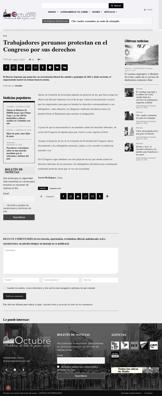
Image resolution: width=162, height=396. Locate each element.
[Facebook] (6, 67)
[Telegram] (50, 67)
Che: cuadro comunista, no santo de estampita (146, 116)
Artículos (9, 130)
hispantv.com (55, 188)
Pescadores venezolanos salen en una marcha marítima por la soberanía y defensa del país (17, 153)
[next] (150, 21)
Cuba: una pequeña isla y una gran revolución (97, 21)
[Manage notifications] (8, 387)
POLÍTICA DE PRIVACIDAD (50, 393)
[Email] (35, 67)
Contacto (149, 393)
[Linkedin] (21, 67)
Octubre (18, 85)
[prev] (145, 21)
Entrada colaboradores (131, 393)
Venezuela (10, 143)
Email (6, 193)
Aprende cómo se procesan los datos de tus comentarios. (68, 304)
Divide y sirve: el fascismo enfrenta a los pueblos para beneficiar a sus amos (147, 150)
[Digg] (64, 67)
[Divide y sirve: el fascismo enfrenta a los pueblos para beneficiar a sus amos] (129, 147)
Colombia (10, 107)
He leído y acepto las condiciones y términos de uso (17, 208)
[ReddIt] (28, 67)
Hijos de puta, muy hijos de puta (18, 135)
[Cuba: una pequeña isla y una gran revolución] (129, 131)
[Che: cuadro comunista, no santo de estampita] (129, 115)
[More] (107, 196)
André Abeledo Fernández (143, 68)
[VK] (57, 67)
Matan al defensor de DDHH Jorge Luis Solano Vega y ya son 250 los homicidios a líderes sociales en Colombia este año (18, 116)
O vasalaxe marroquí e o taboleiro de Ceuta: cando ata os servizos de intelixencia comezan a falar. (142, 76)
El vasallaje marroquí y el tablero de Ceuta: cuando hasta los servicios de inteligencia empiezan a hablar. (146, 97)
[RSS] (6, 370)
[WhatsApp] (13, 67)
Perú (5, 36)
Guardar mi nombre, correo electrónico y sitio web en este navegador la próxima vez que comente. (51, 288)
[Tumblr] (43, 67)
